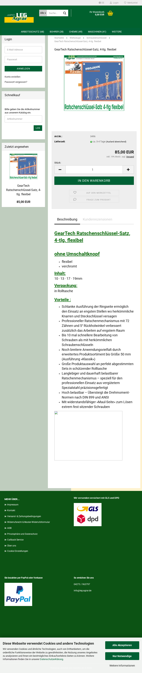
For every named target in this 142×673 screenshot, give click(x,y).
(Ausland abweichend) (116, 142)
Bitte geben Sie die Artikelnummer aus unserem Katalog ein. (22, 111)
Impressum (12, 504)
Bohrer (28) (57, 31)
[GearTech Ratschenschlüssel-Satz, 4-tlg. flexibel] (94, 82)
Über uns (11, 545)
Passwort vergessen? (16, 82)
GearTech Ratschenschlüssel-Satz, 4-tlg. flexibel (23, 190)
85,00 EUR (23, 202)
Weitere (117, 31)
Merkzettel (132, 2)
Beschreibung (67, 219)
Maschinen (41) (97, 31)
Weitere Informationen (122, 665)
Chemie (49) (75, 31)
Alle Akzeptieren (122, 645)
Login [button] (115, 2)
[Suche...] (64, 13)
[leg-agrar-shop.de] (19, 17)
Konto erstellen (12, 76)
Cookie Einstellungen (17, 551)
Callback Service (15, 539)
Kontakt (11, 510)
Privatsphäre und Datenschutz (22, 534)
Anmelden (23, 68)
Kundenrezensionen (97, 219)
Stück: (57, 162)
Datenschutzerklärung (51, 659)
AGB (9, 528)
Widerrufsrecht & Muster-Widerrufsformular (28, 522)
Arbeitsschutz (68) (32, 31)
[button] (101, 3)
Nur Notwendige (122, 656)
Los (38, 128)
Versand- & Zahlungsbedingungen (24, 516)
